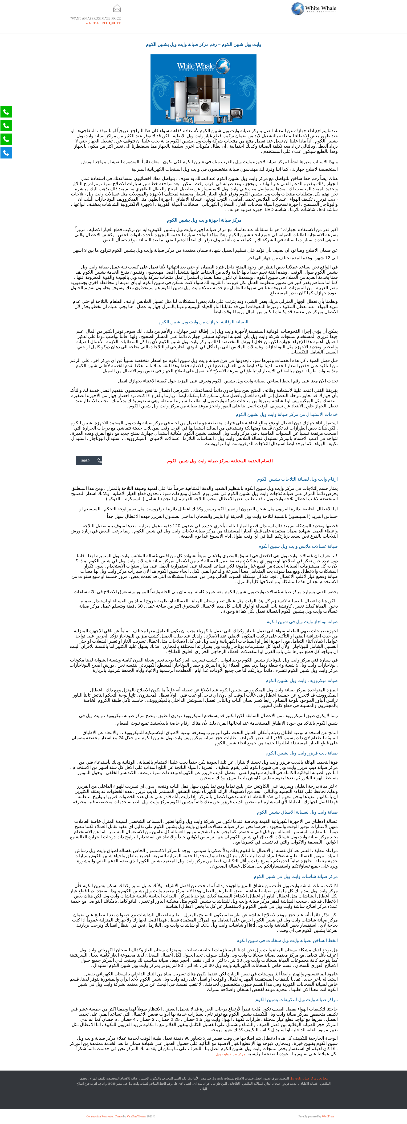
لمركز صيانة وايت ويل (231, 1054)
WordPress (328, 1116)
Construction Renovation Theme (104, 1116)
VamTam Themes (136, 1116)
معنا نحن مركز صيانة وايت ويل (309, 1078)
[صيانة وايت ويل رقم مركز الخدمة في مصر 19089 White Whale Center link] (314, 9)
